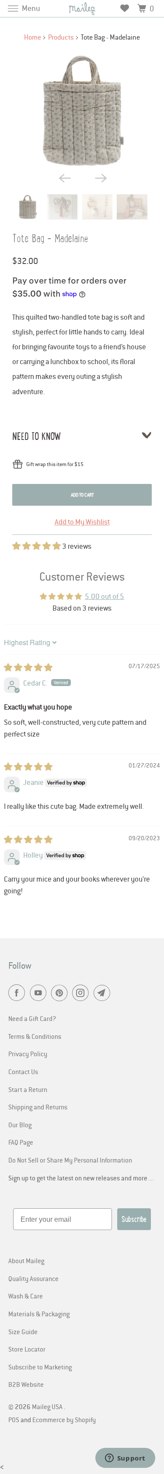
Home (32, 37)
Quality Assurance (33, 1278)
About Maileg (26, 1260)
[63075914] (81, 110)
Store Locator (26, 1349)
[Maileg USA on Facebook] (18, 993)
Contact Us (23, 1071)
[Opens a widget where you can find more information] (125, 1459)
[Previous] (63, 177)
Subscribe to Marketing (40, 1366)
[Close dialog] (154, 1378)
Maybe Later (41, 1462)
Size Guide (23, 1331)
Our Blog (19, 1124)
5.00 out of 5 (104, 596)
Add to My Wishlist (82, 522)
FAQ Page (20, 1142)
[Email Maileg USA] (104, 993)
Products (61, 37)
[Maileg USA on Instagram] (82, 993)
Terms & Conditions (34, 1036)
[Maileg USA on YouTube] (40, 993)
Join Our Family (41, 1450)
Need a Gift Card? (32, 1018)
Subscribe (134, 1219)
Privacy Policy (27, 1053)
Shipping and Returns (37, 1106)
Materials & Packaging (39, 1313)
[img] (28, 668)
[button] (37, 546)
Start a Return (27, 1089)
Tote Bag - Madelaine (50, 238)
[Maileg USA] (82, 8)
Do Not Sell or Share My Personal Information (70, 1160)
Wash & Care (25, 1295)
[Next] (100, 177)
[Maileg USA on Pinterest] (61, 993)
